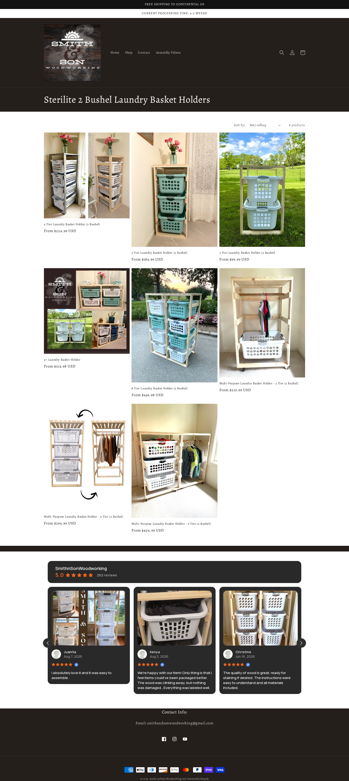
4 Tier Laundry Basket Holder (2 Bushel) (72, 224)
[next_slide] (301, 643)
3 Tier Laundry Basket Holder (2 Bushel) (159, 253)
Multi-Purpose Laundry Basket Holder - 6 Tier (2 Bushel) (171, 524)
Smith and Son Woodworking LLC (168, 778)
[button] (282, 52)
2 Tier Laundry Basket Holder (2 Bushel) (247, 253)
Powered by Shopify (198, 778)
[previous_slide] (47, 643)
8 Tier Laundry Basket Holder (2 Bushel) (160, 388)
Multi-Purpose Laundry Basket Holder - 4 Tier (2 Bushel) (83, 517)
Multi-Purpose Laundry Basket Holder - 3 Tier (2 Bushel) (258, 383)
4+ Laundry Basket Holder (62, 360)
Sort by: (239, 125)
